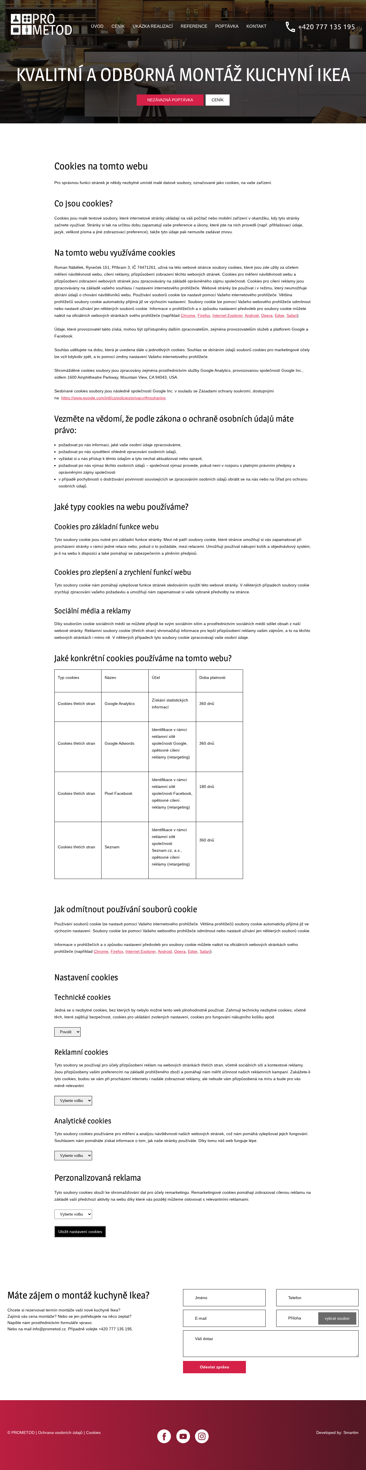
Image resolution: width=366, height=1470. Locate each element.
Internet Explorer (227, 315)
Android (252, 315)
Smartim (351, 1432)
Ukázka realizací (153, 26)
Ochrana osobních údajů (60, 1432)
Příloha (294, 1318)
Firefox (204, 315)
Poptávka (226, 26)
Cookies (93, 1432)
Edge (279, 315)
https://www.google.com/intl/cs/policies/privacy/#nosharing (113, 398)
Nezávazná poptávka (170, 100)
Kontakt (256, 26)
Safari (292, 315)
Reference (194, 26)
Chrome (188, 315)
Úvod (97, 26)
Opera (266, 315)
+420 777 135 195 (326, 27)
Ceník (118, 26)
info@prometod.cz (49, 1329)
